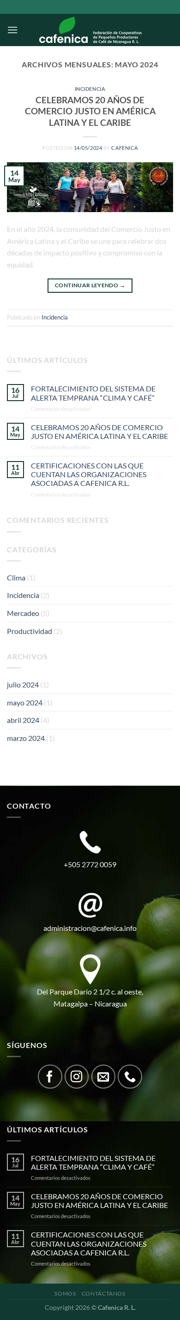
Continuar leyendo (90, 285)
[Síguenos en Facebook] (50, 1077)
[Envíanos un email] (103, 1077)
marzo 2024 (26, 738)
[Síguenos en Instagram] (77, 1077)
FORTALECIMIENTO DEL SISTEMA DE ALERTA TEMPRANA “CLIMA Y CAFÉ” (93, 393)
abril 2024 (23, 720)
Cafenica (124, 148)
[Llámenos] (130, 1077)
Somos (65, 1293)
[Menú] (12, 29)
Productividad (29, 631)
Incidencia (90, 89)
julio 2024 (23, 684)
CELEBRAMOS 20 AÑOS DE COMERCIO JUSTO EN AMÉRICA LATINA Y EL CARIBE (90, 111)
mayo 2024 (24, 702)
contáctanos (104, 1293)
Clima (16, 577)
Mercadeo (23, 613)
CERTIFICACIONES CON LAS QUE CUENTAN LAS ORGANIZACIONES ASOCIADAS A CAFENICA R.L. (88, 474)
